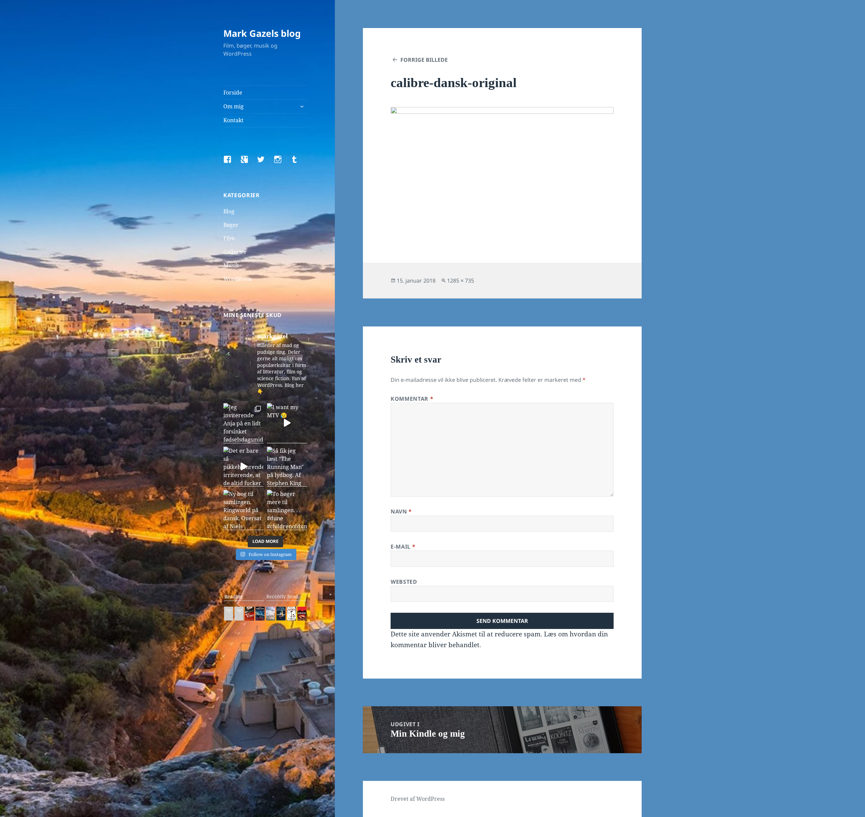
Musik (231, 265)
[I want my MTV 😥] (287, 423)
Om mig (233, 106)
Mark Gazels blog (262, 33)
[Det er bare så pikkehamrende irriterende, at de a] (243, 467)
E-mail (403, 546)
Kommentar (412, 398)
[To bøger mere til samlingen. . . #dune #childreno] (287, 510)
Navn (401, 511)
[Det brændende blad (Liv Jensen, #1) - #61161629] (281, 614)
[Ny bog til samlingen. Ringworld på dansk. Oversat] (243, 510)
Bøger (231, 225)
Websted (404, 581)
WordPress (237, 279)
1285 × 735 (460, 280)
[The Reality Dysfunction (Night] (260, 614)
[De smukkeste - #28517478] (291, 614)
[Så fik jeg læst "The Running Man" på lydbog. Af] (287, 467)
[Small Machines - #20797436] (239, 614)
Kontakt (233, 120)
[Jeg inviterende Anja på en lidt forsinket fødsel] (243, 423)
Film (229, 238)
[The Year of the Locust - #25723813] (228, 614)
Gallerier (235, 252)
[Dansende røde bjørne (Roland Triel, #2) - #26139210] (301, 614)
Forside (232, 92)
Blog (228, 211)
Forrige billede (424, 59)
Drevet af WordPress (418, 798)
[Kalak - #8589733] (270, 614)
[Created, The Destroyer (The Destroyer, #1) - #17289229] (249, 614)
